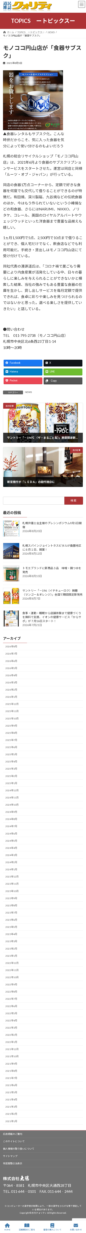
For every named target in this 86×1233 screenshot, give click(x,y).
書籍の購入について (52, 1229)
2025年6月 (11, 747)
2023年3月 (11, 941)
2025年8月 (11, 732)
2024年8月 (11, 819)
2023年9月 (11, 898)
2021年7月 (11, 1078)
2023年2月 (11, 948)
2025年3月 (11, 768)
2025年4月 (11, 761)
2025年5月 (11, 754)
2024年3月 (11, 855)
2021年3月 (11, 1106)
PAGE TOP (79, 1214)
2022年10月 (12, 977)
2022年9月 (11, 984)
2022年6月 (11, 1005)
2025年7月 (11, 740)
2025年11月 (12, 711)
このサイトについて (14, 1141)
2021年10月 (12, 1056)
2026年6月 (11, 660)
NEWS (28, 392)
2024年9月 (11, 811)
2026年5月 (11, 668)
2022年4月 (11, 1020)
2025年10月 (12, 718)
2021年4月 (11, 1099)
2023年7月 (11, 912)
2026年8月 (11, 646)
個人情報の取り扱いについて (18, 1148)
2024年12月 (12, 790)
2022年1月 (11, 1042)
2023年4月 (11, 934)
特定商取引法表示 (12, 1163)
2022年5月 (11, 1013)
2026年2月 (11, 689)
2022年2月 (11, 1034)
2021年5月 (11, 1092)
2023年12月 (12, 876)
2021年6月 (11, 1085)
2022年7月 (11, 998)
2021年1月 (11, 1121)
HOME (7, 1229)
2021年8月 (11, 1070)
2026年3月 (11, 682)
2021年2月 (11, 1113)
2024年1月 (11, 869)
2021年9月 (11, 1063)
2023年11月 (12, 883)
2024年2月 (11, 862)
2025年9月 (11, 725)
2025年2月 (11, 775)
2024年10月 (12, 804)
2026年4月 (11, 675)
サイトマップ (10, 1156)
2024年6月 (11, 833)
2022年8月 (11, 991)
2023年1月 (11, 955)
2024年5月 (11, 840)
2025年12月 (12, 703)
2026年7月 (11, 653)
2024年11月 (12, 797)
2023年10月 (12, 890)
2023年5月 (11, 926)
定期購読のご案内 (27, 1229)
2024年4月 (11, 847)
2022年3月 (11, 1027)
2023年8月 (11, 905)
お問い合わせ (76, 1229)
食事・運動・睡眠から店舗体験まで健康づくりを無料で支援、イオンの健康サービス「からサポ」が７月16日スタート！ (51, 616)
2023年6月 (11, 919)
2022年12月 (12, 962)
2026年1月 (11, 696)
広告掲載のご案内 (12, 1133)
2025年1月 (11, 783)
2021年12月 (12, 1049)
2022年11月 (12, 970)
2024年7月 (11, 826)
